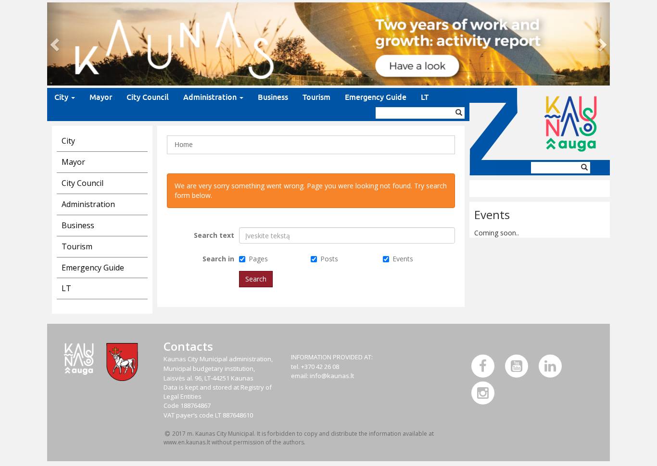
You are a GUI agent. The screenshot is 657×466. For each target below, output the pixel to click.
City (62, 97)
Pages (258, 258)
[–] (328, 44)
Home (184, 144)
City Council (147, 97)
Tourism (316, 97)
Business (273, 97)
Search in (218, 258)
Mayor (100, 97)
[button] (55, 44)
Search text (214, 235)
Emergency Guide (375, 97)
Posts (329, 258)
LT (425, 97)
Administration (211, 97)
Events (402, 258)
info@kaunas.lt (332, 375)
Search (255, 278)
